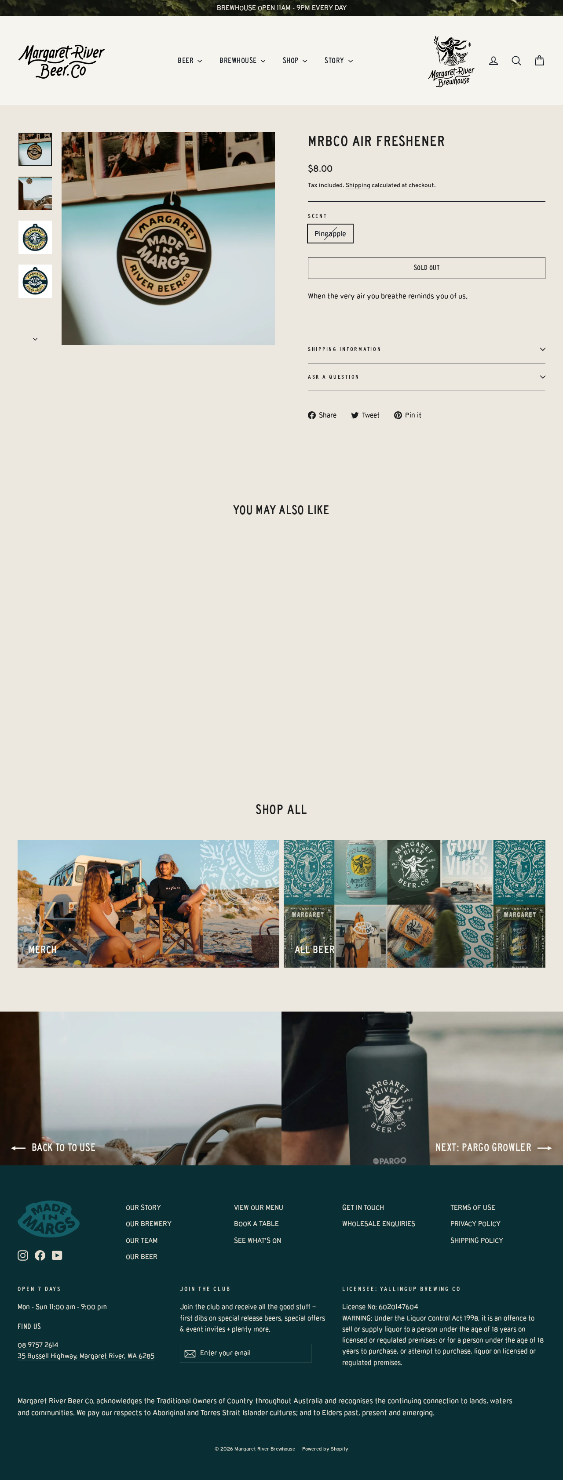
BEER (186, 60)
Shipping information (344, 349)
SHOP (291, 60)
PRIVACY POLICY (475, 1223)
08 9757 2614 (38, 1345)
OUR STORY (143, 1207)
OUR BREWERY (149, 1223)
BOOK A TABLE (256, 1223)
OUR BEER (141, 1256)
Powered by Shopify (325, 1448)
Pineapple (330, 233)
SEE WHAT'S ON (257, 1240)
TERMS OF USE (472, 1207)
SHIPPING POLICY (476, 1240)
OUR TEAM (141, 1240)
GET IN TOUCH (363, 1207)
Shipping (358, 185)
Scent (317, 216)
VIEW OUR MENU (258, 1207)
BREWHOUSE (239, 60)
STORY (335, 60)
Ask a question (334, 377)
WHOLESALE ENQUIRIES (378, 1223)
